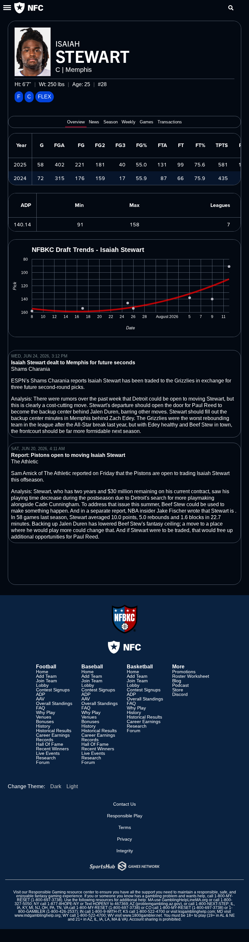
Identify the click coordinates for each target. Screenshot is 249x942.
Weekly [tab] (129, 122)
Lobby (42, 685)
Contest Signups (53, 689)
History (43, 726)
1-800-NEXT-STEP (212, 904)
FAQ (40, 707)
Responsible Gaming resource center (61, 892)
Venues (43, 717)
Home (42, 671)
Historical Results (53, 730)
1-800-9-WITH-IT (106, 911)
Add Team (46, 676)
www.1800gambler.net (142, 915)
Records (44, 739)
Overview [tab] (76, 122)
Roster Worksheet (190, 676)
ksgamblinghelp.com (196, 911)
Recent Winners (52, 748)
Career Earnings (53, 735)
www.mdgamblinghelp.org (38, 915)
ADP (40, 694)
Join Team (46, 680)
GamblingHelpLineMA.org (185, 900)
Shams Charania (30, 369)
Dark (55, 786)
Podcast (180, 685)
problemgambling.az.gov (159, 904)
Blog (176, 680)
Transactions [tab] (170, 122)
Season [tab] (110, 122)
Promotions (184, 671)
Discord (180, 694)
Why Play (45, 712)
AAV (40, 698)
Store (177, 689)
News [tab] (94, 122)
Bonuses (45, 721)
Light (72, 786)
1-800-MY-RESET (92, 907)
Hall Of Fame (49, 744)
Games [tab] (146, 122)
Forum (43, 762)
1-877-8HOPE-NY (63, 904)
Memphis (78, 69)
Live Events (48, 753)
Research (46, 757)
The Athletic (24, 461)
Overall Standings (54, 703)
